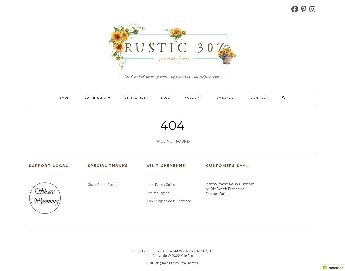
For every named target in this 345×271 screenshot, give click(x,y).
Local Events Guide (161, 185)
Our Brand (96, 97)
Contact (259, 97)
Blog (165, 97)
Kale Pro (187, 256)
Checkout (226, 97)
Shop (65, 97)
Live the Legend (158, 193)
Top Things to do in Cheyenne (169, 201)
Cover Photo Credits (103, 185)
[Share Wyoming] (45, 198)
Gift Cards (135, 97)
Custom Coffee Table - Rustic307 (230, 184)
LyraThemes (189, 263)
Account (193, 97)
